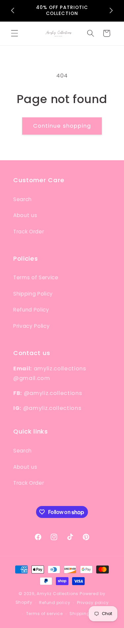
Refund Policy (31, 309)
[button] (14, 33)
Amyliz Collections (57, 593)
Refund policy (54, 602)
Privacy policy (93, 602)
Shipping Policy (33, 293)
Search (22, 199)
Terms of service (44, 613)
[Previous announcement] (13, 10)
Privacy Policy (31, 325)
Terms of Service (36, 277)
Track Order (28, 231)
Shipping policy (87, 613)
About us (25, 215)
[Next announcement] (111, 10)
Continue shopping (62, 126)
